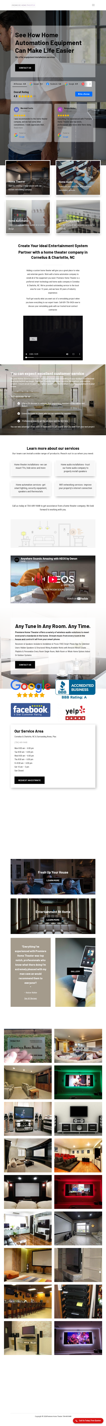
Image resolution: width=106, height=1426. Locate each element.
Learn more (53, 880)
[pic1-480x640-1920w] (78, 1281)
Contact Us (25, 68)
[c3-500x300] (78, 1244)
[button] (88, 1420)
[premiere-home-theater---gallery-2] (78, 1062)
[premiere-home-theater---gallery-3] (28, 1098)
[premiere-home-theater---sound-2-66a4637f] (78, 1135)
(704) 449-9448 (20, 742)
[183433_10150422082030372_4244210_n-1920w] (28, 1062)
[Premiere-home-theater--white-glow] (78, 1354)
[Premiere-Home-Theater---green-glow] (78, 1098)
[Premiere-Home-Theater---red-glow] (78, 1208)
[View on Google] (16, 109)
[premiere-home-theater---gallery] (28, 1354)
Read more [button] (18, 128)
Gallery (75, 971)
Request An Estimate (29, 780)
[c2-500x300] (28, 1244)
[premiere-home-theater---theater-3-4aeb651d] (28, 1208)
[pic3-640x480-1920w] (28, 1318)
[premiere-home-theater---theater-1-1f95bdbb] (28, 1171)
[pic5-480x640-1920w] (78, 1318)
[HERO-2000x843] (28, 1281)
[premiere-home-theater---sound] (28, 1135)
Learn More (53, 919)
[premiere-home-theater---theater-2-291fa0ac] (78, 1171)
